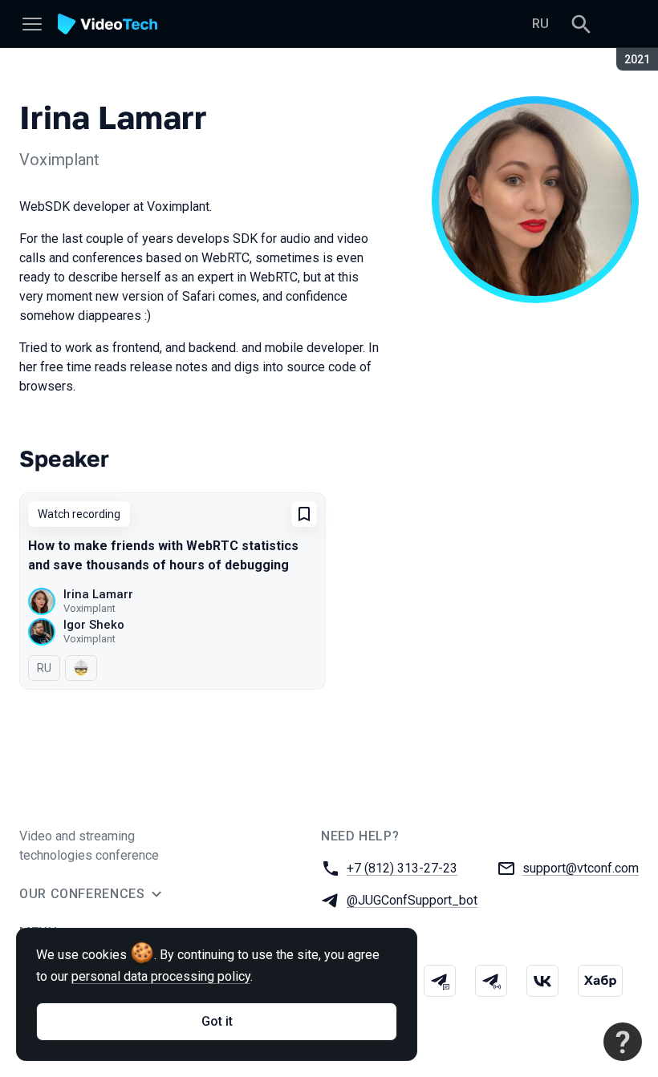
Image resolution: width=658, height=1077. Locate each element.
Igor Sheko (93, 624)
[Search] (581, 24)
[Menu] (32, 24)
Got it (217, 1021)
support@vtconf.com (580, 868)
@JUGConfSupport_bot (412, 900)
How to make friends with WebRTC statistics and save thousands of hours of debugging (163, 555)
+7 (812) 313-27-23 (402, 868)
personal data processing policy (160, 976)
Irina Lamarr (98, 594)
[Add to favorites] (304, 514)
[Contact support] (622, 1041)
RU (540, 23)
